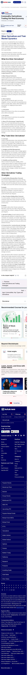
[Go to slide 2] (14, 396)
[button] (17, 2)
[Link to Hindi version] (10, 31)
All (13, 590)
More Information (5, 668)
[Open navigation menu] (25, 2)
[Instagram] (18, 435)
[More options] (21, 391)
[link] (7, 414)
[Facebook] (24, 435)
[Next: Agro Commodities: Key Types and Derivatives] (14, 292)
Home (2, 7)
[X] (13, 435)
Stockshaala (7, 7)
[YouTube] (15, 435)
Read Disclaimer (20, 607)
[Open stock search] (23, 2)
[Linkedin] (21, 435)
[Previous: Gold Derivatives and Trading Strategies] (14, 283)
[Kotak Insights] (12, 354)
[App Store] (15, 431)
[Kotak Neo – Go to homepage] (6, 2)
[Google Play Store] (5, 431)
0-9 (11, 590)
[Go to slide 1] (13, 396)
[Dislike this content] (18, 275)
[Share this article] (26, 16)
